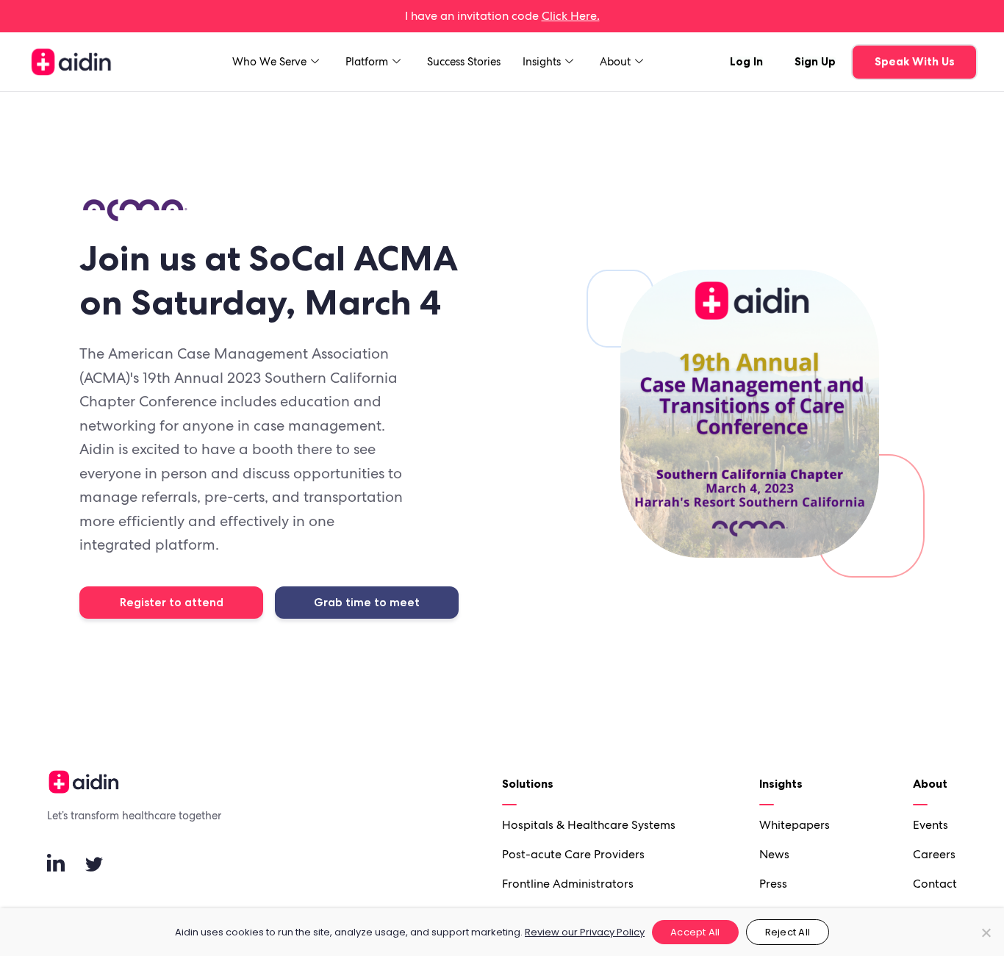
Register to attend (171, 602)
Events (930, 825)
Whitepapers (794, 825)
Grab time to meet (367, 602)
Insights (542, 61)
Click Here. (571, 16)
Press (773, 883)
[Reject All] (985, 932)
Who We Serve (269, 61)
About (615, 61)
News (774, 854)
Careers (934, 854)
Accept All (695, 932)
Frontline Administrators (568, 883)
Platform (366, 61)
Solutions (527, 783)
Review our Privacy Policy (585, 932)
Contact (935, 883)
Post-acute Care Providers (573, 854)
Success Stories (464, 61)
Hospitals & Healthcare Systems (588, 825)
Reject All (788, 932)
